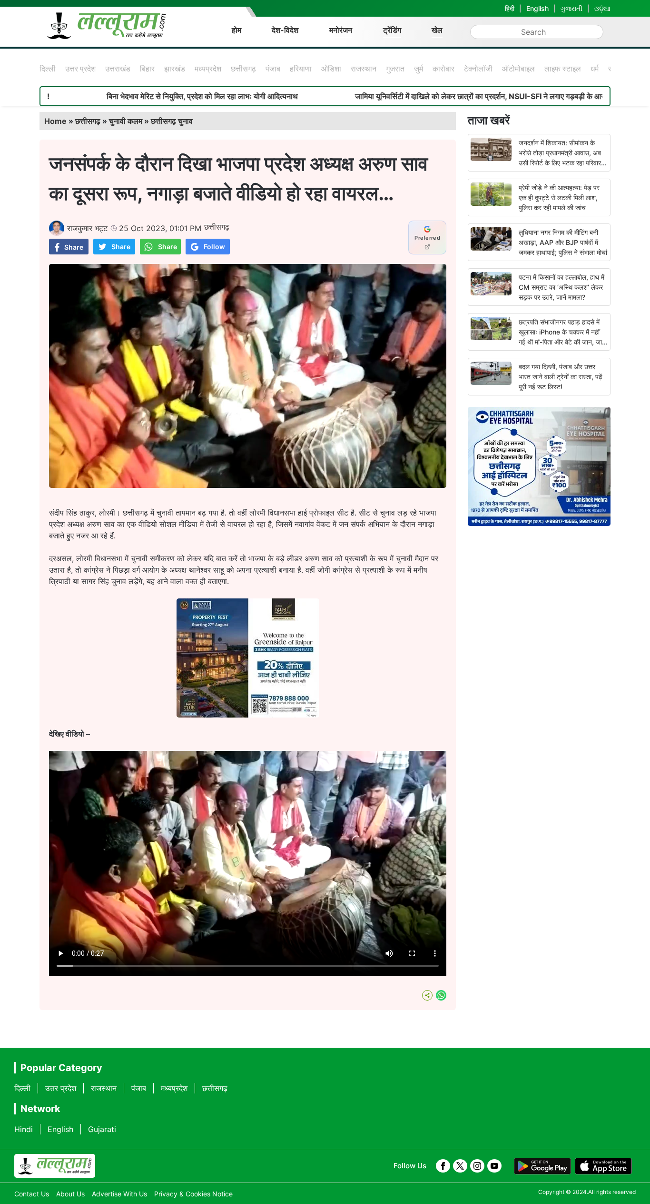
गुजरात (395, 68)
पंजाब (273, 68)
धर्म (595, 68)
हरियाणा (301, 68)
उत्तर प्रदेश (80, 68)
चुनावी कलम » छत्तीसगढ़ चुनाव (151, 121)
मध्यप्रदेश (208, 68)
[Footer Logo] (54, 1166)
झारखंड (174, 68)
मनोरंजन (340, 30)
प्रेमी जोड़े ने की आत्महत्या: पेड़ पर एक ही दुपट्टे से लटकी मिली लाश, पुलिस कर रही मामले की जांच (559, 197)
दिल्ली (47, 68)
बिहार (147, 68)
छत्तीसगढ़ (243, 68)
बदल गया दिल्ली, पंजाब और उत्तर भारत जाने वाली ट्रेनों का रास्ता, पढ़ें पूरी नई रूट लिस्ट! (560, 377)
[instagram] (477, 1166)
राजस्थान (363, 68)
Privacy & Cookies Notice (193, 1194)
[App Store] (603, 1166)
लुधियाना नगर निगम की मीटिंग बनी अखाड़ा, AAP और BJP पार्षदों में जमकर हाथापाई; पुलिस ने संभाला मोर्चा (563, 242)
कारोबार (443, 68)
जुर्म (418, 68)
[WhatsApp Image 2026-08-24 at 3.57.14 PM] (248, 714)
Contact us (31, 1194)
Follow (214, 247)
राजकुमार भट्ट (87, 228)
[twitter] (460, 1166)
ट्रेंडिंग (392, 30)
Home (55, 121)
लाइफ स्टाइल (562, 68)
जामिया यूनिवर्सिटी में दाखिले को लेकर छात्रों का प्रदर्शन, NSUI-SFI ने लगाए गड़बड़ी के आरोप (414, 96)
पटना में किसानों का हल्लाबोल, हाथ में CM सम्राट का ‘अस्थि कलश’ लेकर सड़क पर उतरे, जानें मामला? (561, 287)
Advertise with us (119, 1194)
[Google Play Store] (542, 1166)
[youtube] (494, 1166)
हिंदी (509, 8)
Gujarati (102, 1129)
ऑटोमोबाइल (518, 68)
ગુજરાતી (571, 8)
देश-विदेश (285, 30)
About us (70, 1194)
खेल (437, 30)
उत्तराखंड (117, 68)
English (537, 8)
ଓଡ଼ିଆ (602, 8)
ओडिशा (331, 68)
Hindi (23, 1129)
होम (236, 30)
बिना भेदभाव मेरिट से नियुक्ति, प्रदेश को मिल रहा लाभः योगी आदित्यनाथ (134, 96)
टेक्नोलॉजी (478, 68)
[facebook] (443, 1166)
